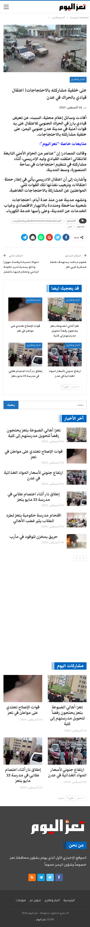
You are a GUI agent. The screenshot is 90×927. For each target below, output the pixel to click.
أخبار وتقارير (78, 79)
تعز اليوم (80, 226)
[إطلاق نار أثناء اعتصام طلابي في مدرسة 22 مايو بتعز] (25, 354)
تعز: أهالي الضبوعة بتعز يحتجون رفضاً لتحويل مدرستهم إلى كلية (34, 433)
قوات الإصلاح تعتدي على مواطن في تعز (34, 454)
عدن (70, 226)
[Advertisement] (45, 612)
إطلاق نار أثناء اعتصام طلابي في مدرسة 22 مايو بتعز (34, 497)
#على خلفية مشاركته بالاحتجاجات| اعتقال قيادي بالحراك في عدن (37, 221)
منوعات (21, 900)
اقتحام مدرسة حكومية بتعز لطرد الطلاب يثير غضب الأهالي (33, 518)
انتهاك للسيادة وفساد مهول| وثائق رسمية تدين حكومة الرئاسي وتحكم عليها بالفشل (21, 267)
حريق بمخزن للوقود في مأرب (33, 537)
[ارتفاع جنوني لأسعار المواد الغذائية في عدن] (65, 354)
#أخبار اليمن (71, 221)
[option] (45, 488)
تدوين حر (35, 900)
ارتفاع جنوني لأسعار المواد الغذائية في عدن (33, 475)
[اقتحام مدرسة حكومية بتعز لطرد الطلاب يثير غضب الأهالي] (77, 520)
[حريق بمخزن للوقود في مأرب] (77, 541)
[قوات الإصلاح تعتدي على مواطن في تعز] (25, 309)
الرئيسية (69, 900)
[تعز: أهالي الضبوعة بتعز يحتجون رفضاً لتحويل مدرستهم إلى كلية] (65, 309)
